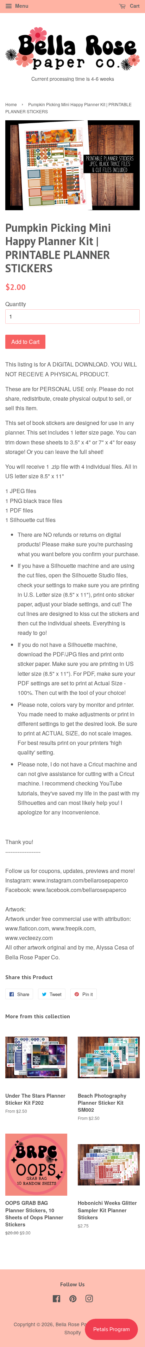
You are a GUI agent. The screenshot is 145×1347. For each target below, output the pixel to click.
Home (11, 104)
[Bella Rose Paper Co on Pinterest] (73, 1299)
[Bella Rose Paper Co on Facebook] (56, 1299)
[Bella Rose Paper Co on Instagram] (89, 1299)
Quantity (15, 304)
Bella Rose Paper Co (79, 1324)
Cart (134, 5)
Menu (21, 5)
